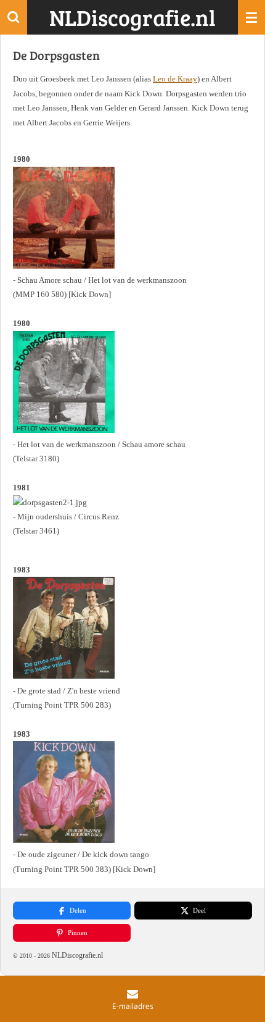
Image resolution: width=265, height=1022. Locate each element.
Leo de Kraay (175, 78)
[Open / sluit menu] (251, 17)
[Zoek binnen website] (13, 17)
